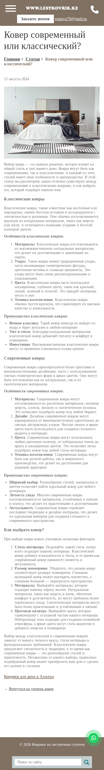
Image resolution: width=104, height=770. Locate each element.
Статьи (33, 59)
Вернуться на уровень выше (31, 689)
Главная (12, 59)
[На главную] (52, 8)
